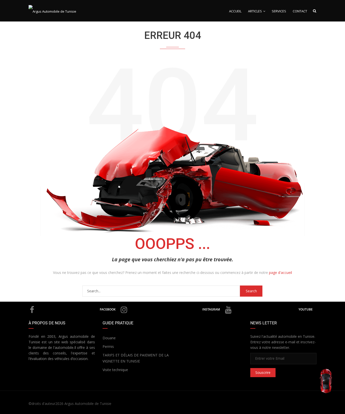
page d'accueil (280, 272)
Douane (109, 337)
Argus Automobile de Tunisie (87, 403)
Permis (108, 346)
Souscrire (262, 372)
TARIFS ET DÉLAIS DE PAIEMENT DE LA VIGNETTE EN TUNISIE (136, 358)
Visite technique (115, 369)
